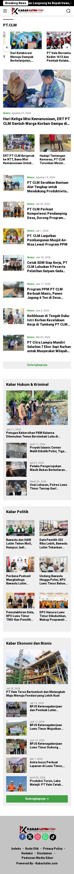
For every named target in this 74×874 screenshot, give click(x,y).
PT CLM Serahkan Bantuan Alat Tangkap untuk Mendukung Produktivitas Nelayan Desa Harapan (47, 189)
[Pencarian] (68, 11)
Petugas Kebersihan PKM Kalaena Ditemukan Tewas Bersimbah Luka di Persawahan (32, 434)
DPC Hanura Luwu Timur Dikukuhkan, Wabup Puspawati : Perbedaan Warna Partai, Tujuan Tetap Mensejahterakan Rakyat (52, 616)
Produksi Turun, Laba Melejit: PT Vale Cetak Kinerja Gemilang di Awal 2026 (47, 782)
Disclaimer (44, 853)
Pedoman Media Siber (37, 857)
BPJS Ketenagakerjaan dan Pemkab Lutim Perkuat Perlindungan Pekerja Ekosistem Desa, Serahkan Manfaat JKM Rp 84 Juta (48, 708)
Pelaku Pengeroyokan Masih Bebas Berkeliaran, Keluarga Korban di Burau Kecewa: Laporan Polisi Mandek (48, 468)
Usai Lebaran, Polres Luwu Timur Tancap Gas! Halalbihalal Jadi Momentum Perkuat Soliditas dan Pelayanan (48, 486)
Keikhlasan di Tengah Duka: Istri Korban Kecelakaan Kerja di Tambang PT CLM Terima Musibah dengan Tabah (48, 324)
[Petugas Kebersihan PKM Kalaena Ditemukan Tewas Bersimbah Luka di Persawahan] (37, 407)
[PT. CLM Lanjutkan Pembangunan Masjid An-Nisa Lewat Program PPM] (13, 238)
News (6, 113)
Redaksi (27, 853)
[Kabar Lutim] (26, 10)
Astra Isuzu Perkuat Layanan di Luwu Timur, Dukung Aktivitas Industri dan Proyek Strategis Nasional (47, 764)
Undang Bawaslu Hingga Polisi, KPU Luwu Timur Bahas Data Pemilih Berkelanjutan (52, 579)
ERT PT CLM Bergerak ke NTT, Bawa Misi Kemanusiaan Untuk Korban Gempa (18, 159)
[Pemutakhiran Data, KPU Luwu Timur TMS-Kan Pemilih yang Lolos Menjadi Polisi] (20, 600)
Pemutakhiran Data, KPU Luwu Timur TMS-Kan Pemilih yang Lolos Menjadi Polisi (20, 616)
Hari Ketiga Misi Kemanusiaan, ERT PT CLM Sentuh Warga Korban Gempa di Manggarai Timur (36, 124)
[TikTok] (53, 837)
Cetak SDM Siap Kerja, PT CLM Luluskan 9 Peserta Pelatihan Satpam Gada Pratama (47, 269)
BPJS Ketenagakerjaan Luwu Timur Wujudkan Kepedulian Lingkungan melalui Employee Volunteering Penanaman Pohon (48, 727)
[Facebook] (22, 837)
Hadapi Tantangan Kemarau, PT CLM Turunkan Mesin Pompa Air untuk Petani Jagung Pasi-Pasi (54, 159)
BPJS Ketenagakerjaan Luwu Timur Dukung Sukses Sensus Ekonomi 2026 (47, 745)
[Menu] (6, 10)
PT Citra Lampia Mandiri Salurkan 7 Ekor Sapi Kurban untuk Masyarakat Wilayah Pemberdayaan (49, 349)
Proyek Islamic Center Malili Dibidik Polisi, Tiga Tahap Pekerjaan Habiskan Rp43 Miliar (49, 449)
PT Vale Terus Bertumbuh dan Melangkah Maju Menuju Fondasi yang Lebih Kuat (35, 693)
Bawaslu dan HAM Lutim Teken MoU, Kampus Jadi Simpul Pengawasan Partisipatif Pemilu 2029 (19, 543)
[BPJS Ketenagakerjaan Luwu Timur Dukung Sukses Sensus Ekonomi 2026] (16, 746)
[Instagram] (37, 837)
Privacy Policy (52, 848)
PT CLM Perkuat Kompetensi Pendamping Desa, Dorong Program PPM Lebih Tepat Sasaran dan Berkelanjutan (47, 217)
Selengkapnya (37, 365)
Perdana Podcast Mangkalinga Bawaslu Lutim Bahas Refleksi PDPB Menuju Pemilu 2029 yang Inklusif (18, 579)
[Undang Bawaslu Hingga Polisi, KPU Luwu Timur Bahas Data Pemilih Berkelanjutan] (53, 564)
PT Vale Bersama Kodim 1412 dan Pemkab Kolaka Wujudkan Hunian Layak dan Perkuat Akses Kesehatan (52, 56)
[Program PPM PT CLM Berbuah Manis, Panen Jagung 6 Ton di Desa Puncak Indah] (13, 292)
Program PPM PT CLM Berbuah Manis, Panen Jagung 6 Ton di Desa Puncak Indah (45, 295)
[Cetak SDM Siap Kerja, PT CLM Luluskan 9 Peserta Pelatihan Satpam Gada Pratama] (13, 265)
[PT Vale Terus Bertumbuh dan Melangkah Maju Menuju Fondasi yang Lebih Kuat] (37, 667)
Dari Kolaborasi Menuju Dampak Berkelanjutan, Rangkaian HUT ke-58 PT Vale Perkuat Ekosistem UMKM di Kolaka (18, 56)
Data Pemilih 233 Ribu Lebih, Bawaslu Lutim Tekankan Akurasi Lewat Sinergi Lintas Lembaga (53, 543)
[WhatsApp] (45, 837)
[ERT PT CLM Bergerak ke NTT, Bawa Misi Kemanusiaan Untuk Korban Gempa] (19, 143)
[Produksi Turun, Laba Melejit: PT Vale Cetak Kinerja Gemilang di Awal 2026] (16, 784)
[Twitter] (30, 837)
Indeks (16, 848)
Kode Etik (32, 848)
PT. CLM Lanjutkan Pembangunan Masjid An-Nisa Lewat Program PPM (47, 240)
